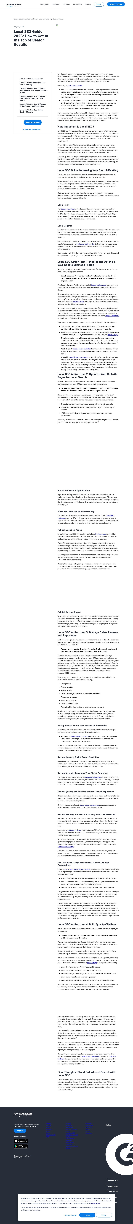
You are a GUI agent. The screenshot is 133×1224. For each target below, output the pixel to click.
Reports (88, 1131)
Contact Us (49, 1129)
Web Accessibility (50, 1135)
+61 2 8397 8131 (111, 1192)
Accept (87, 1215)
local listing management (79, 357)
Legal (47, 1136)
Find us (108, 1125)
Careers (48, 1127)
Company (48, 1123)
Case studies (89, 1125)
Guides (22, 19)
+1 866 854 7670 (111, 1181)
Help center (89, 1133)
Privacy (48, 1133)
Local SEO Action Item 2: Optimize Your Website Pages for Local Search (33, 98)
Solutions (68, 1123)
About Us (48, 1125)
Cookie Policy (95, 1203)
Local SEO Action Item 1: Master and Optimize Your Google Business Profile (34, 90)
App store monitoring (72, 1146)
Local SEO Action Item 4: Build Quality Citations (31, 111)
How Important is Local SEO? (31, 79)
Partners (68, 1148)
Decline (104, 1215)
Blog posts (89, 1127)
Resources (17, 19)
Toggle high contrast (22, 1156)
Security (48, 1131)
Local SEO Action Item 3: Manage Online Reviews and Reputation (33, 105)
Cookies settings (70, 1215)
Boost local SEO (70, 1133)
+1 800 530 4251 (111, 1187)
